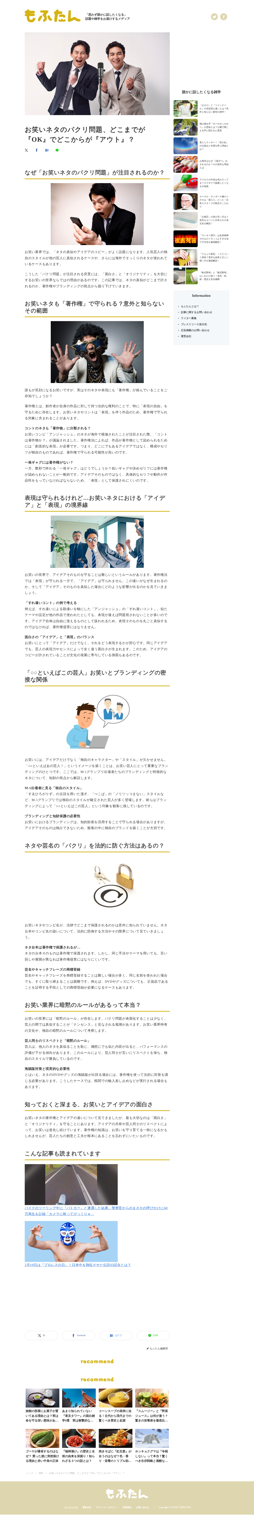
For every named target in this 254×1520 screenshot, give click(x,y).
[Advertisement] (97, 1304)
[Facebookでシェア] (37, 150)
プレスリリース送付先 (194, 324)
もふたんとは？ (190, 306)
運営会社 (186, 336)
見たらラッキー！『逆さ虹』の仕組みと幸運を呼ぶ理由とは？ (214, 145)
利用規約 (127, 1507)
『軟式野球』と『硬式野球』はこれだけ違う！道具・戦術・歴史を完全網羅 (214, 276)
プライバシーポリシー (107, 1507)
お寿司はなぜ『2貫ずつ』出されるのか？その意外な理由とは (214, 164)
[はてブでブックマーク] (47, 150)
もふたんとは (71, 1507)
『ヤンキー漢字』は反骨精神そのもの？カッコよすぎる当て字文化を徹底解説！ (214, 238)
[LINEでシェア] (57, 150)
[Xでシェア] (26, 150)
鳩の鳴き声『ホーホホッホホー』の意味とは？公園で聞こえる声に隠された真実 (214, 127)
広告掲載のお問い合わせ (195, 330)
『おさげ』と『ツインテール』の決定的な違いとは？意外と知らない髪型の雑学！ (214, 108)
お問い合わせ (142, 1507)
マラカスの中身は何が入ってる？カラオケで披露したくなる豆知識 (214, 183)
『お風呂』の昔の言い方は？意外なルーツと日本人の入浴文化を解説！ (214, 220)
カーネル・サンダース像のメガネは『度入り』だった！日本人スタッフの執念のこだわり (214, 201)
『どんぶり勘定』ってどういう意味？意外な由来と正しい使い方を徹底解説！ (214, 257)
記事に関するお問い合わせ (196, 312)
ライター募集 (189, 318)
